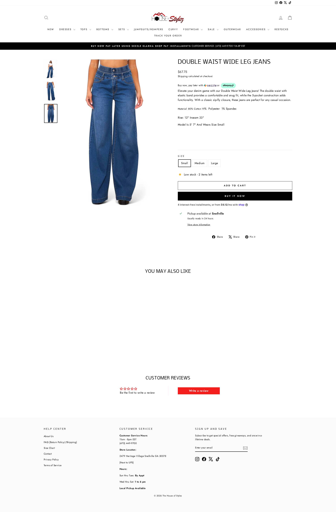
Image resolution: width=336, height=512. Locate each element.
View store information (198, 224)
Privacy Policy (51, 459)
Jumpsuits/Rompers (148, 29)
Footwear (191, 29)
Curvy (173, 29)
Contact (48, 453)
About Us (48, 436)
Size (181, 156)
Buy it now (235, 196)
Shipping (183, 76)
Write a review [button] (199, 391)
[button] (235, 85)
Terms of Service (52, 465)
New (50, 29)
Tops (84, 29)
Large (214, 163)
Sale (212, 29)
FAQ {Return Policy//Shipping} (60, 442)
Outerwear (232, 29)
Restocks (282, 29)
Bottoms (103, 29)
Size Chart (49, 448)
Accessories (256, 29)
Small (184, 163)
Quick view (73, 337)
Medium (199, 163)
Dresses (66, 29)
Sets (122, 29)
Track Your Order (168, 35)
